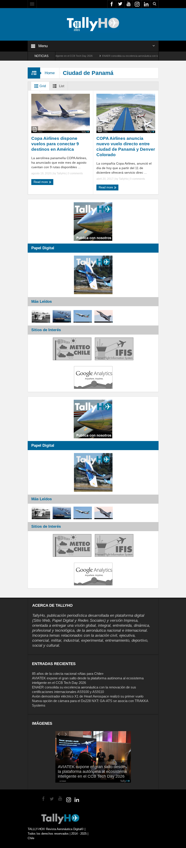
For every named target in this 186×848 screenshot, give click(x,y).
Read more (41, 182)
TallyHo (61, 173)
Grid (42, 86)
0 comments (75, 173)
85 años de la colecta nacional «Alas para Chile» (67, 673)
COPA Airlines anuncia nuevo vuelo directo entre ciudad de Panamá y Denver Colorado (125, 146)
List (61, 86)
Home (50, 73)
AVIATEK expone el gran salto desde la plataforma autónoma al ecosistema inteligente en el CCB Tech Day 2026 (92, 771)
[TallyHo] (93, 24)
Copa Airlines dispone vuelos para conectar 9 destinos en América (55, 144)
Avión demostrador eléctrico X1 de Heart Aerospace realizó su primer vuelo (87, 696)
